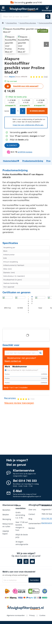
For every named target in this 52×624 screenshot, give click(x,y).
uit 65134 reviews (25, 152)
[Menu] (3, 9)
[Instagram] (26, 561)
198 (45, 77)
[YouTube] (32, 561)
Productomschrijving (15, 170)
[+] (22, 111)
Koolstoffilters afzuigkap (28, 23)
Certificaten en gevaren (16, 292)
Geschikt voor (11, 345)
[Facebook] (19, 561)
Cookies (42, 615)
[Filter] (40, 352)
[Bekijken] (48, 8)
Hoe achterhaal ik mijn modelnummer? (22, 370)
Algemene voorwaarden (16, 615)
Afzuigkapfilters (11, 23)
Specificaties (10, 243)
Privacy (32, 615)
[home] (3, 23)
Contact (13, 145)
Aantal (6, 111)
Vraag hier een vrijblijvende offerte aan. (28, 125)
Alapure (12, 77)
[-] (13, 111)
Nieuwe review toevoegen (19, 403)
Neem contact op (13, 361)
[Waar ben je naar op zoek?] (47, 16)
